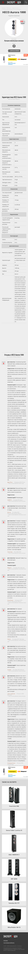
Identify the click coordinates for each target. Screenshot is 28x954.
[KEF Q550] (14, 868)
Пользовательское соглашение (10, 948)
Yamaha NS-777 (14, 903)
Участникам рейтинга (9, 943)
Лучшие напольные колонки (14, 40)
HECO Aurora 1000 (11, 56)
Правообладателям (11, 950)
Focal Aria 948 (14, 806)
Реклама (6, 940)
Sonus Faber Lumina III (14, 830)
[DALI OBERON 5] (14, 844)
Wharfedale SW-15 (14, 927)
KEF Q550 (14, 879)
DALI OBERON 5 (14, 855)
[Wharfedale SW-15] (14, 916)
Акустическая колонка (11, 64)
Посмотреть (12, 59)
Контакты (20, 946)
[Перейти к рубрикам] (3, 2)
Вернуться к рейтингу (14, 50)
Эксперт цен (14, 2)
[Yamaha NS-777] (14, 892)
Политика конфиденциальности (12, 948)
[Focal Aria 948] (14, 795)
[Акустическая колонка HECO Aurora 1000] (4, 59)
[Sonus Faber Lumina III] (14, 819)
